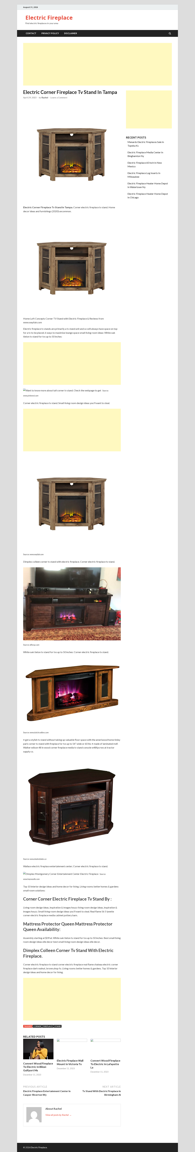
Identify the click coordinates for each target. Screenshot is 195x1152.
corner (37, 1026)
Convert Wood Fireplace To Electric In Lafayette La (105, 1064)
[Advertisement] (97, 64)
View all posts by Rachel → (58, 1114)
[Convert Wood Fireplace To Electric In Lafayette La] (105, 1040)
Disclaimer (70, 33)
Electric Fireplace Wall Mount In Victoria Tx (70, 1062)
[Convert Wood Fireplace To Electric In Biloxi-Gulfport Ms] (38, 1060)
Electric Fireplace (49, 17)
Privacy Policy (50, 33)
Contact (31, 33)
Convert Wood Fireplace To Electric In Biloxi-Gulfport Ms (38, 1067)
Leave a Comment (58, 97)
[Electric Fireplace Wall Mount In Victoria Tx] (72, 1040)
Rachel (45, 97)
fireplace (48, 1026)
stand (57, 1026)
